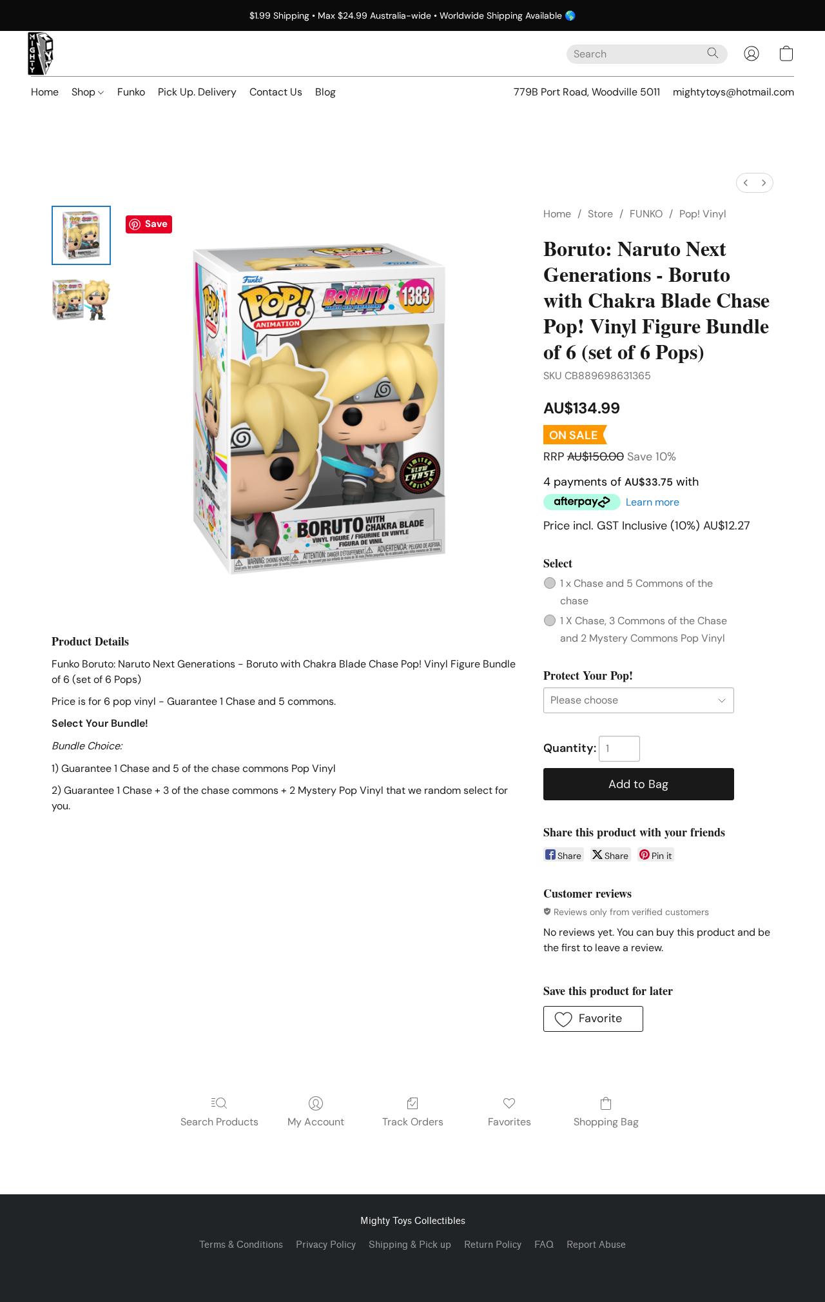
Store (600, 214)
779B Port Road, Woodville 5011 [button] (587, 92)
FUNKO (646, 214)
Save (156, 223)
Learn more (652, 502)
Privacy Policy (326, 1244)
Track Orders (412, 1122)
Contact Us (275, 92)
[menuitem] (746, 182)
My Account (315, 1122)
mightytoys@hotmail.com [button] (733, 92)
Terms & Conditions (241, 1244)
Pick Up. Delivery (197, 92)
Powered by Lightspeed (413, 1267)
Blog (325, 92)
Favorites (509, 1122)
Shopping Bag (606, 1122)
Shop (85, 92)
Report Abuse (596, 1244)
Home (45, 92)
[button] (40, 53)
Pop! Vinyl (702, 214)
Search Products (219, 1122)
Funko (131, 92)
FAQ (544, 1244)
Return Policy (492, 1244)
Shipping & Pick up (410, 1244)
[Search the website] (713, 53)
